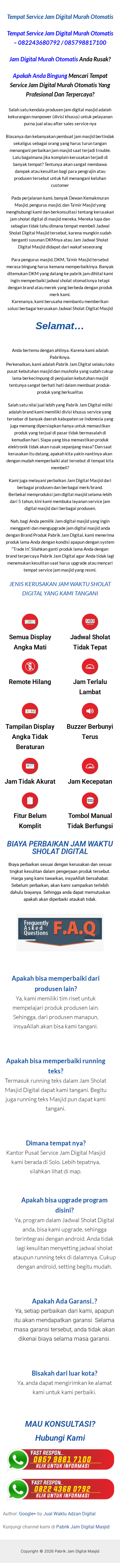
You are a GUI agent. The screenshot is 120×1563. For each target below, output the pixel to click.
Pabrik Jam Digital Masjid (83, 1527)
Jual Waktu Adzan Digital (69, 1514)
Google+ (27, 1514)
